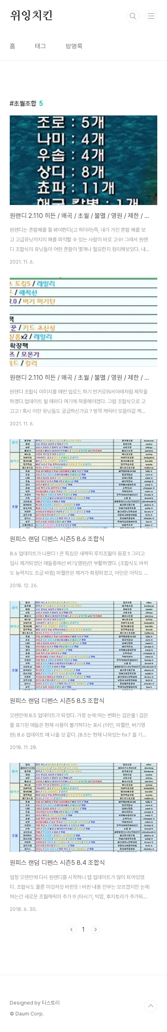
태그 (40, 46)
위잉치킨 (31, 16)
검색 (133, 16)
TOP (150, 1006)
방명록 (74, 46)
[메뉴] (151, 16)
